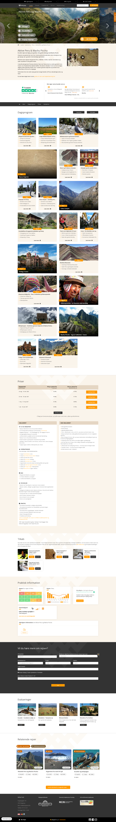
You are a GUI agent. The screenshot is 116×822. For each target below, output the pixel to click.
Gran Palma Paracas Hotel (29, 455)
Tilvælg (31, 556)
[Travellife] (86, 803)
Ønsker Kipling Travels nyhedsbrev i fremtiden (30, 672)
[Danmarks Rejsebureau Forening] (66, 802)
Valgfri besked (21, 666)
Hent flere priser (58, 412)
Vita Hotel (27, 459)
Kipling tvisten (51, 1)
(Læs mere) (57, 92)
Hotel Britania (27, 454)
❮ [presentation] (45, 90)
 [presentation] (107, 26)
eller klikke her (80, 544)
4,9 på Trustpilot (89, 1)
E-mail (46, 660)
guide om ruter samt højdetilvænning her (44, 76)
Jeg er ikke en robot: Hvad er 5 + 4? (26, 676)
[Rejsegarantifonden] (45, 804)
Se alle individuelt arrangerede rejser (58, 787)
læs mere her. (44, 430)
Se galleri (93, 11)
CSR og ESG (70, 1)
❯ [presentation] (99, 90)
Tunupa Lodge (28, 466)
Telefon (75, 660)
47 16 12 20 (24, 808)
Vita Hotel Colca (28, 461)
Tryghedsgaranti (31, 1)
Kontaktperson (21, 660)
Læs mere (38, 556)
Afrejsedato (21, 654)
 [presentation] (8, 26)
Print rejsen (92, 112)
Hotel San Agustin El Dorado (31, 464)
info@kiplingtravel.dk (25, 805)
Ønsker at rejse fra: (73, 654)
